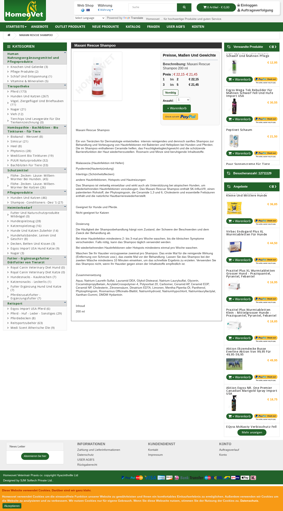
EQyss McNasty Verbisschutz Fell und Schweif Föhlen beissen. (251, 390)
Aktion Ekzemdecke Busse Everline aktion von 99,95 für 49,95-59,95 (248, 314)
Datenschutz (85, 451)
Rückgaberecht (87, 461)
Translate (137, 17)
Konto (223, 451)
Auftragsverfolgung (257, 10)
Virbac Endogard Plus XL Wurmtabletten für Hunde (246, 195)
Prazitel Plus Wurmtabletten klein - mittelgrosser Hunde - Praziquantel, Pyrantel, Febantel (251, 275)
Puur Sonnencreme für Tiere (248, 131)
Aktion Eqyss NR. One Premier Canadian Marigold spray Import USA (251, 353)
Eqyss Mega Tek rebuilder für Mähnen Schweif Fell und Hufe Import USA (249, 60)
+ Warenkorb (176, 108)
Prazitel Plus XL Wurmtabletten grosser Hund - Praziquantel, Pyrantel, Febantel (250, 236)
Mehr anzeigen (252, 429)
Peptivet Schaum (239, 97)
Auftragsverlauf (229, 446)
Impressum (155, 451)
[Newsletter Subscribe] (35, 453)
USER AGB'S (85, 456)
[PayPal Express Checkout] (180, 116)
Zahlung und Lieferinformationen (98, 446)
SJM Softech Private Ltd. (36, 477)
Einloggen (248, 5)
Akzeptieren (12, 505)
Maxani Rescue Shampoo (36, 35)
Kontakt (153, 446)
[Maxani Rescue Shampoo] (97, 76)
